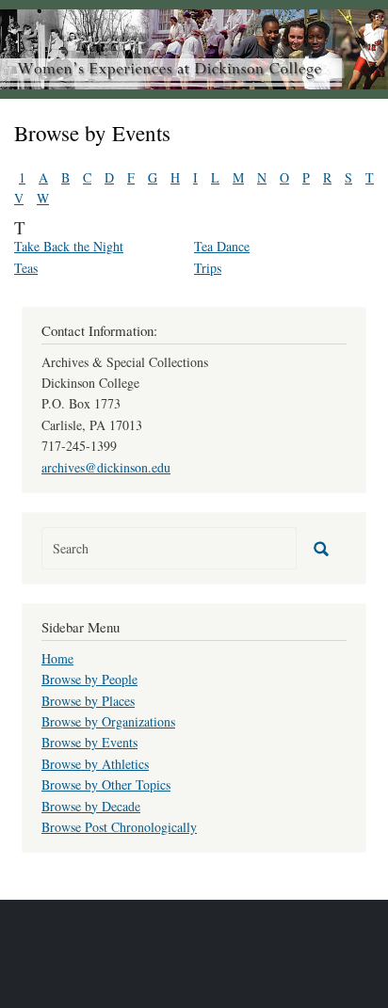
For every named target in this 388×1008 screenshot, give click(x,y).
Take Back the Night (68, 246)
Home (57, 658)
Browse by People (89, 679)
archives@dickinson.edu (105, 467)
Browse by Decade (90, 806)
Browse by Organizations (108, 721)
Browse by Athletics (95, 764)
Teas (26, 268)
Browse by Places (88, 701)
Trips (207, 268)
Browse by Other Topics (105, 784)
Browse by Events (89, 742)
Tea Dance (222, 246)
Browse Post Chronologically (119, 827)
